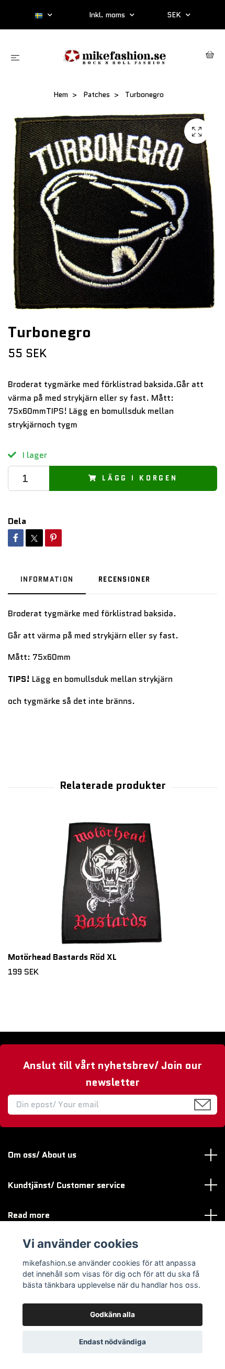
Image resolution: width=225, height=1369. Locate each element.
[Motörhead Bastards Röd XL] (112, 882)
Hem (60, 94)
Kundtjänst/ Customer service (66, 1185)
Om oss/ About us (42, 1155)
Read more (29, 1215)
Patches (96, 94)
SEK (175, 14)
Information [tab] (46, 579)
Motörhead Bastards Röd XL (62, 957)
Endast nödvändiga (112, 1342)
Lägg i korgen (140, 478)
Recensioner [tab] (124, 579)
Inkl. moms (108, 14)
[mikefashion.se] (114, 56)
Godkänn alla (112, 1314)
